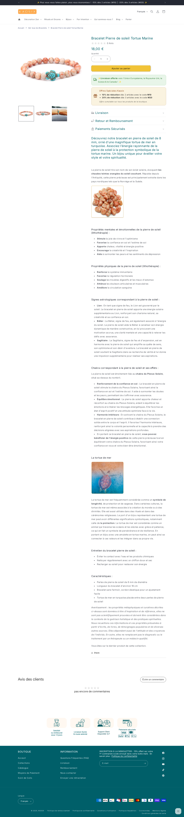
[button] (33, 19)
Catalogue (23, 768)
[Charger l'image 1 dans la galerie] (26, 113)
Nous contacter (68, 773)
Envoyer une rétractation (73, 778)
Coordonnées (144, 811)
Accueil (21, 28)
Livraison (65, 763)
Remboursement (68, 768)
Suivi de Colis (25, 778)
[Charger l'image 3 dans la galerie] (59, 113)
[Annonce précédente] (19, 2)
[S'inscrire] (145, 763)
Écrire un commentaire (153, 679)
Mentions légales (159, 811)
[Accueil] (19, 19)
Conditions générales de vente (154, 813)
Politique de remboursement (58, 811)
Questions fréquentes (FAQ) (74, 758)
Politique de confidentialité (124, 756)
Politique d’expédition (127, 811)
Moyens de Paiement (29, 773)
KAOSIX (41, 811)
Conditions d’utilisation (106, 811)
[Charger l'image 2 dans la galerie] (42, 113)
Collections (24, 763)
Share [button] (97, 653)
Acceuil (22, 758)
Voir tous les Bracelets (37, 28)
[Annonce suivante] (165, 2)
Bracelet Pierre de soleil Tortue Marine (67, 28)
